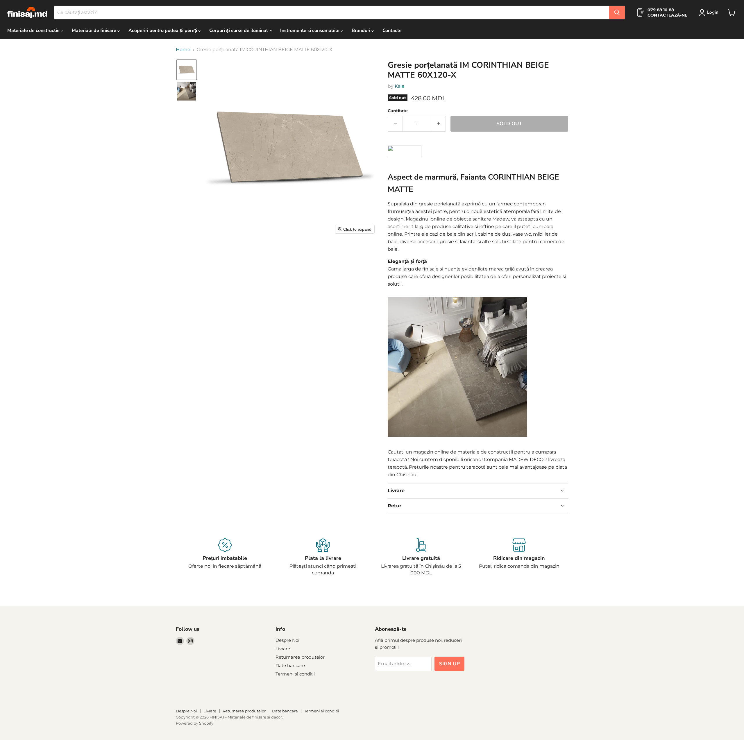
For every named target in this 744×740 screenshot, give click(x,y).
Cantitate (398, 110)
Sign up (449, 663)
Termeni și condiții (295, 674)
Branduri (361, 30)
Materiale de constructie (34, 30)
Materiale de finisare (94, 30)
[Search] (617, 12)
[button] (710, 12)
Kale (400, 86)
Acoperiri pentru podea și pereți (163, 30)
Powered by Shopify (194, 723)
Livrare (283, 648)
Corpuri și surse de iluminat (239, 30)
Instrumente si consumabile (310, 30)
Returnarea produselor (300, 657)
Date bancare (290, 665)
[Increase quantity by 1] (438, 124)
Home (183, 49)
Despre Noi (287, 640)
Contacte (392, 30)
